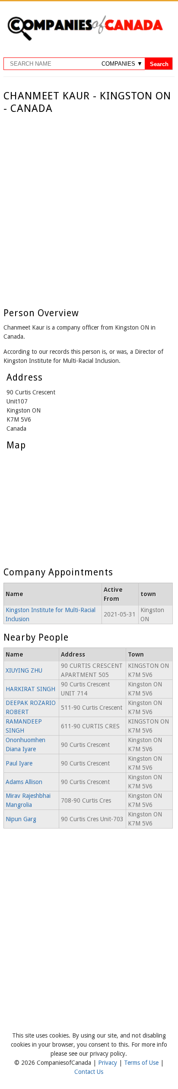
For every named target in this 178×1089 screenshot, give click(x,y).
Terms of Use (142, 1062)
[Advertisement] (89, 208)
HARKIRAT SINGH (30, 689)
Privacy (108, 1062)
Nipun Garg (21, 819)
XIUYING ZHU (24, 670)
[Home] (84, 39)
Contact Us (88, 1071)
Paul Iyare (19, 763)
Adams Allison (24, 781)
